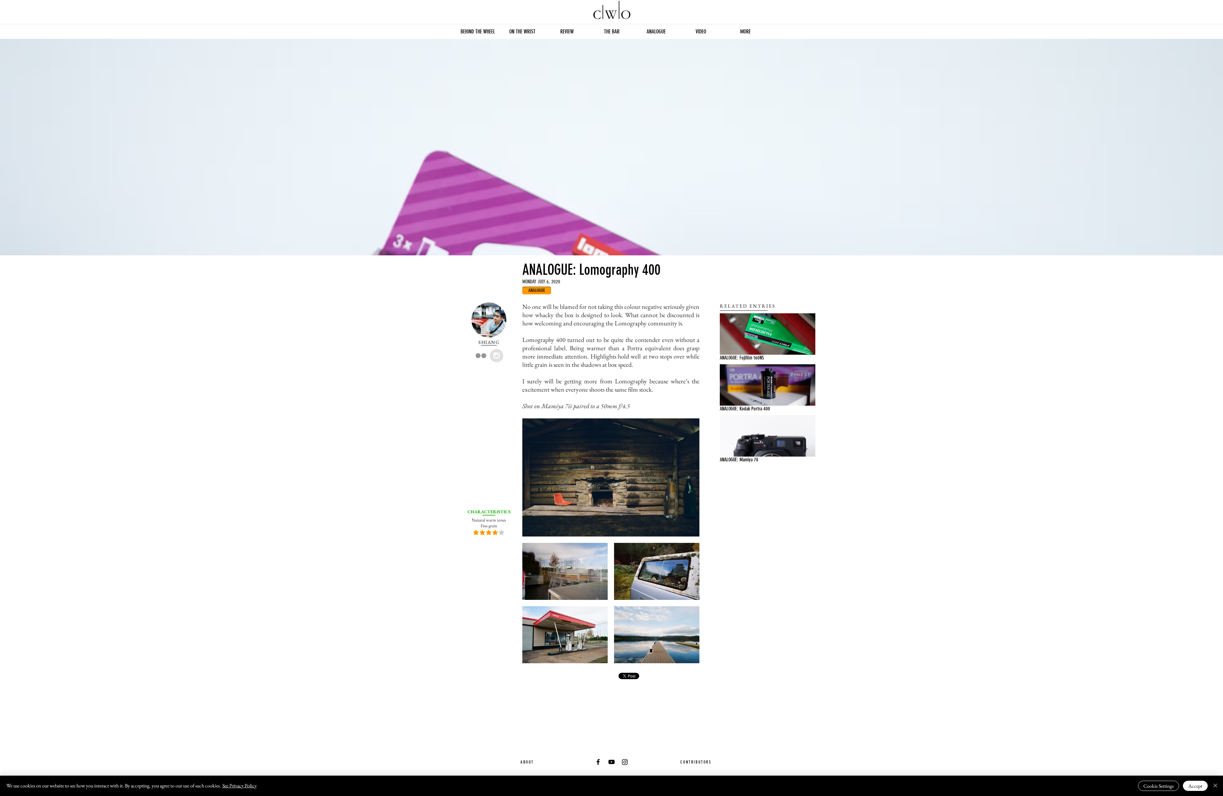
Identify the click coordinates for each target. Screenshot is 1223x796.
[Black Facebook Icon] (598, 762)
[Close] (1215, 786)
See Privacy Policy (239, 785)
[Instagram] (625, 762)
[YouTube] (611, 762)
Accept (1195, 786)
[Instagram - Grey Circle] (496, 355)
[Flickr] (481, 355)
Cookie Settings (1158, 786)
